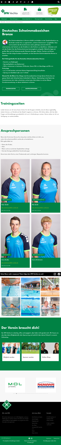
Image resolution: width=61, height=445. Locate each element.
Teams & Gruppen (14, 19)
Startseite (3, 21)
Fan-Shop (34, 425)
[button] (58, 2)
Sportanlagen (35, 419)
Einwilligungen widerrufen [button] (49, 441)
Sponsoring (34, 423)
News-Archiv (35, 433)
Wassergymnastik (38, 19)
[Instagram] (55, 274)
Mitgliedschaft (35, 421)
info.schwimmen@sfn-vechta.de (9, 207)
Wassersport (4, 19)
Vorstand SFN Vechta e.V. (37, 428)
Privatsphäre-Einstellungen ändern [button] (11, 441)
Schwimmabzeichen (26, 19)
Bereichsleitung (48, 19)
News (56, 19)
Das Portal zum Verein (37, 417)
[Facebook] (59, 274)
